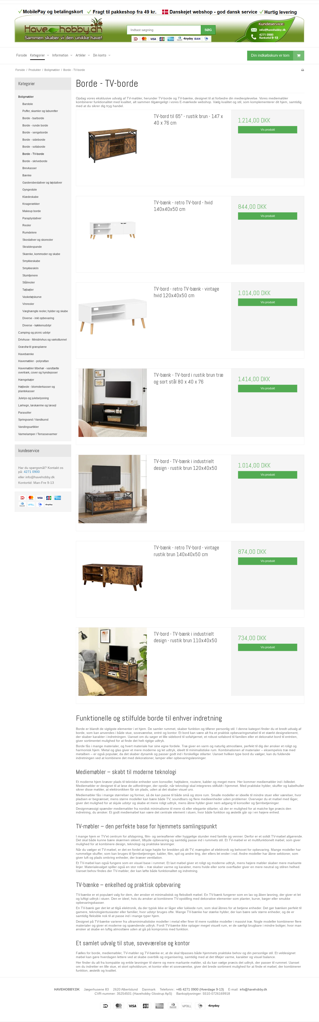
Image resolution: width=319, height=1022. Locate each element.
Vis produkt (268, 129)
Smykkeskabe (31, 261)
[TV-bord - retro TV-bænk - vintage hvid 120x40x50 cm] (112, 319)
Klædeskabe (30, 197)
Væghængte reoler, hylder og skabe (45, 311)
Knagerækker (31, 204)
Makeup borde (31, 211)
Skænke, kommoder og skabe (41, 254)
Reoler (26, 225)
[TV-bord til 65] (112, 146)
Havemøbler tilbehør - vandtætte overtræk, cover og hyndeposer (38, 370)
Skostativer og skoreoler (37, 239)
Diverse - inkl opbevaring (38, 318)
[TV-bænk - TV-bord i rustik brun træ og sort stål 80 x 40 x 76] (112, 405)
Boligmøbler (26, 96)
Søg (208, 30)
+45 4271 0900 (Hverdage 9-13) (200, 989)
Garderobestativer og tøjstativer (42, 182)
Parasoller (24, 412)
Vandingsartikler (28, 427)
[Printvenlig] (302, 70)
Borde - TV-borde (33, 154)
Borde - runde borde (35, 125)
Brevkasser (29, 168)
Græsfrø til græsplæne (32, 347)
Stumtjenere (30, 275)
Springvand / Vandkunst (33, 419)
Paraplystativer (31, 218)
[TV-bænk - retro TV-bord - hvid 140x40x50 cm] (112, 232)
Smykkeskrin (30, 268)
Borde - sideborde (33, 139)
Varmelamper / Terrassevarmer (37, 434)
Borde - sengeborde (35, 132)
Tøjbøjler (28, 289)
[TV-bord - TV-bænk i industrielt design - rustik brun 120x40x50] (112, 491)
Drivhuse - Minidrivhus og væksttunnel (42, 339)
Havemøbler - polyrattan (33, 361)
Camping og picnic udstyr (34, 332)
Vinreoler (28, 304)
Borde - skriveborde (34, 161)
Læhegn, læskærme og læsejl (37, 405)
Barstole (27, 104)
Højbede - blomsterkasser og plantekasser (36, 389)
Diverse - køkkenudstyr (36, 325)
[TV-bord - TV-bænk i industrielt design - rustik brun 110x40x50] (112, 664)
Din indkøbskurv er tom (270, 55)
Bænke (27, 175)
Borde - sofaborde (33, 146)
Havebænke (26, 354)
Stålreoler (28, 282)
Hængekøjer (26, 379)
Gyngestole (29, 189)
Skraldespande (32, 246)
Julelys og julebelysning (33, 398)
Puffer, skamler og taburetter (40, 111)
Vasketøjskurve (32, 297)
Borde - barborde (33, 118)
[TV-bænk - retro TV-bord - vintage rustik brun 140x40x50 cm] (112, 577)
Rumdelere (29, 232)
